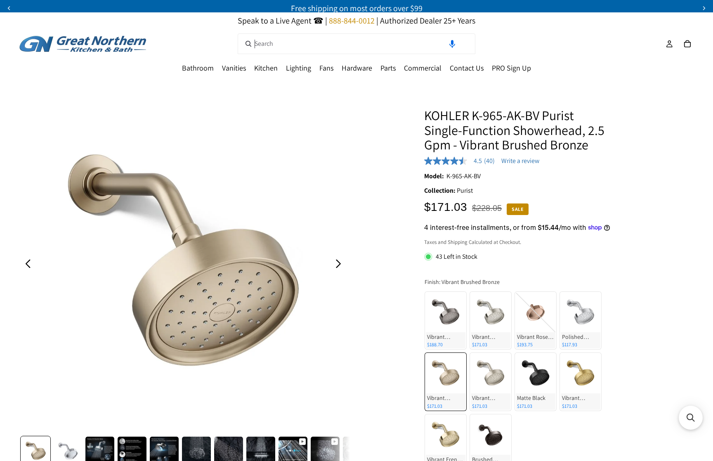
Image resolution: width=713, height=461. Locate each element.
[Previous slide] (26, 265)
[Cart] (687, 44)
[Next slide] (340, 265)
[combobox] (356, 44)
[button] (452, 44)
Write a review (520, 161)
